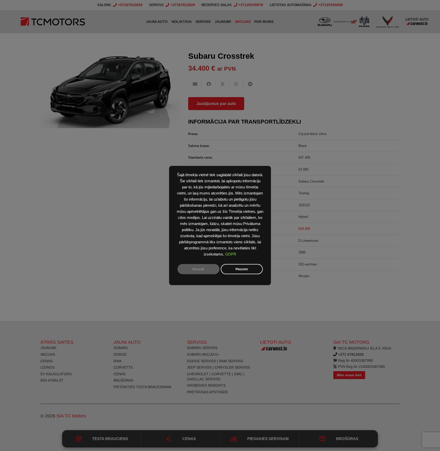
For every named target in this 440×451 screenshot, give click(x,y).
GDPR (230, 254)
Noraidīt (198, 269)
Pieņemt (242, 269)
